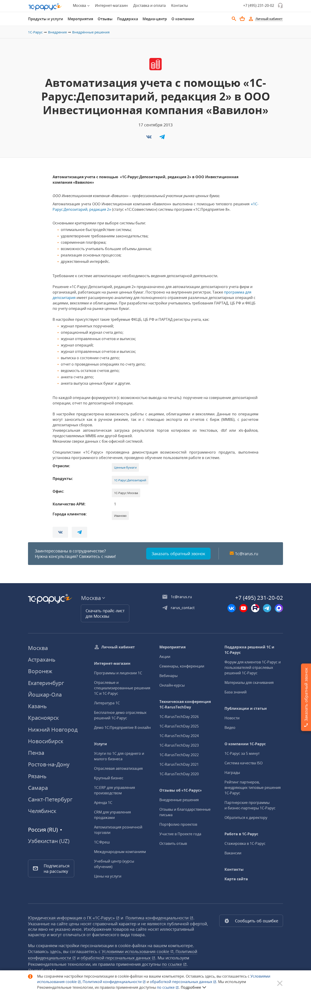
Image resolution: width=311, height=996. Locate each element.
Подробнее (191, 987)
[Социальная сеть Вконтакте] (231, 608)
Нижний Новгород (53, 729)
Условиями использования (138, 951)
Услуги (100, 743)
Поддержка (127, 18)
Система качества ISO (243, 762)
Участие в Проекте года (180, 833)
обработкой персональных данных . (184, 981)
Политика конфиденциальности (157, 918)
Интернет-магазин (111, 5)
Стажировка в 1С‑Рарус (244, 843)
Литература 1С (107, 702)
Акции (164, 656)
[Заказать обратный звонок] (280, 5)
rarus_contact (183, 607)
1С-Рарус (35, 32)
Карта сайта (236, 878)
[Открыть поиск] (234, 19)
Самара (38, 787)
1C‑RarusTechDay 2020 (179, 773)
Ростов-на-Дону (48, 764)
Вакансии (232, 853)
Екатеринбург (46, 683)
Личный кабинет (118, 647)
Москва (38, 648)
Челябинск (42, 811)
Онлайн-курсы (172, 685)
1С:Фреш (102, 842)
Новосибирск (45, 741)
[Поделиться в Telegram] (162, 138)
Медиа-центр (155, 18)
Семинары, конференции (181, 666)
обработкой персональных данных (116, 958)
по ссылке (172, 964)
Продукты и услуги (45, 18)
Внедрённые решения (91, 32)
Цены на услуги (107, 876)
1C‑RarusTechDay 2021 (179, 764)
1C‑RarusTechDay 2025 (179, 726)
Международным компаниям (120, 851)
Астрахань (41, 659)
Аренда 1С (103, 802)
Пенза (36, 752)
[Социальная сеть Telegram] (267, 608)
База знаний (235, 692)
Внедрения (57, 32)
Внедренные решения (179, 799)
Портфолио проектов (178, 824)
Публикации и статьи (245, 708)
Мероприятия (80, 18)
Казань (37, 706)
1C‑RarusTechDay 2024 (179, 735)
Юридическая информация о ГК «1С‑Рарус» (72, 918)
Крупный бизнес (108, 777)
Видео (229, 727)
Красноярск (43, 717)
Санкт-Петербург (50, 799)
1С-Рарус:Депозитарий (130, 480)
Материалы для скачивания (249, 682)
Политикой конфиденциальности (113, 981)
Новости (232, 717)
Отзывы (105, 18)
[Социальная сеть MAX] (279, 608)
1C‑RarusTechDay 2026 (179, 716)
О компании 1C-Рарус (245, 743)
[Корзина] (242, 18)
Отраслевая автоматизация (118, 768)
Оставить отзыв (173, 843)
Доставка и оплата (149, 5)
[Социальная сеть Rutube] (255, 608)
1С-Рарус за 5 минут (242, 753)
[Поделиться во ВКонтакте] (149, 138)
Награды (232, 772)
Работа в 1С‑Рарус (241, 833)
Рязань (37, 776)
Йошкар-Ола (45, 694)
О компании (182, 18)
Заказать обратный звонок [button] (178, 553)
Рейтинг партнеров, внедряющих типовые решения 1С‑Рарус (252, 787)
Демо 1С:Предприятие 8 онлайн (122, 727)
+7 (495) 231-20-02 (258, 5)
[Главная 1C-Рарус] (45, 6)
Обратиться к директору (245, 817)
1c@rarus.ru (246, 553)
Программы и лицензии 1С (118, 672)
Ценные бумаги (125, 467)
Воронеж (40, 671)
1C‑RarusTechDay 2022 (179, 754)
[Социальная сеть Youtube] (243, 608)
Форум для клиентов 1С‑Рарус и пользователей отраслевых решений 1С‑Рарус (252, 667)
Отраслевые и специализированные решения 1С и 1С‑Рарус (122, 688)
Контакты (179, 5)
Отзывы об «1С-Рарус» (180, 790)
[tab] (45, 19)
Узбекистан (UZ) (48, 841)
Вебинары (168, 675)
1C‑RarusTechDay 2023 (179, 745)
